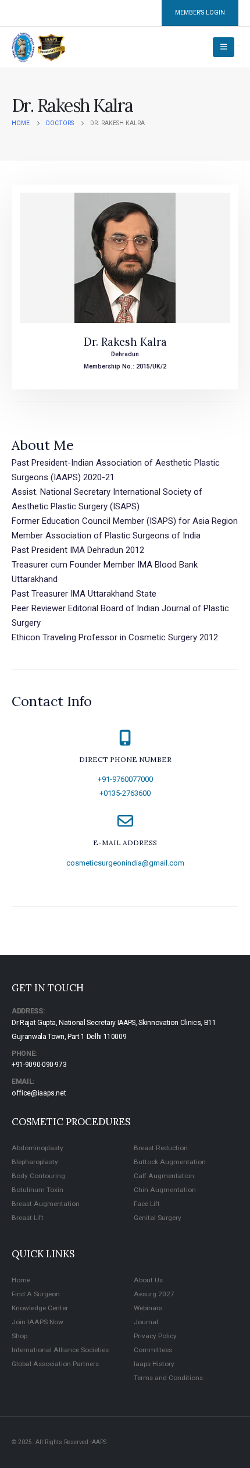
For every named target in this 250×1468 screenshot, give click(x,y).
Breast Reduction (161, 1148)
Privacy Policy (155, 1336)
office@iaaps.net (39, 1093)
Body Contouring (38, 1176)
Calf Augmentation (164, 1176)
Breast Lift (28, 1218)
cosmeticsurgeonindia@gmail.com (125, 863)
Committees (153, 1350)
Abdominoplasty (37, 1148)
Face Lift (147, 1204)
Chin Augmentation (165, 1190)
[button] (223, 47)
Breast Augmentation (46, 1204)
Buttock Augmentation (170, 1162)
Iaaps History (154, 1364)
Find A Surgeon (36, 1294)
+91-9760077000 (125, 779)
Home (21, 1280)
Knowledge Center (40, 1308)
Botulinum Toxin (37, 1190)
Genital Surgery (157, 1218)
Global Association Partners (55, 1364)
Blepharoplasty (35, 1162)
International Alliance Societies (60, 1350)
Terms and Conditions (168, 1378)
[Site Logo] (39, 47)
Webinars (148, 1308)
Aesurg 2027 (154, 1294)
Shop (19, 1336)
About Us (148, 1280)
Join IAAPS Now (37, 1322)
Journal (146, 1322)
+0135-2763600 (125, 793)
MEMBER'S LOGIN (200, 12)
